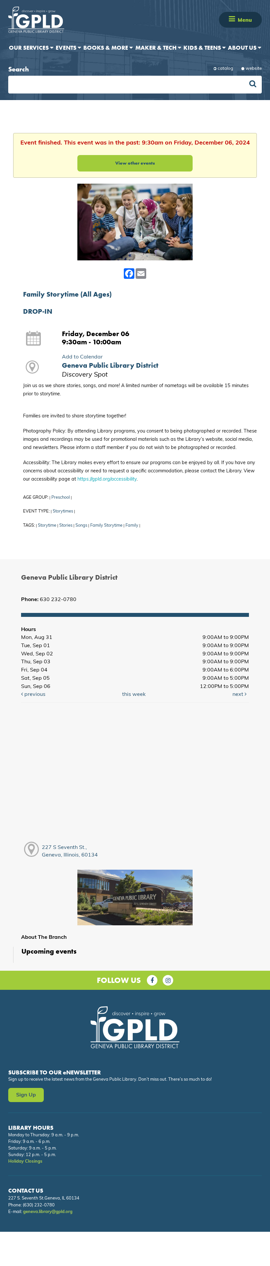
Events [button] (67, 47)
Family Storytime (106, 525)
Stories (65, 525)
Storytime (47, 525)
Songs (81, 525)
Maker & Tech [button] (156, 47)
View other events (135, 163)
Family (131, 525)
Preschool (60, 497)
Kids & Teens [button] (202, 47)
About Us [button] (243, 47)
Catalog (225, 68)
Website (254, 68)
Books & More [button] (106, 47)
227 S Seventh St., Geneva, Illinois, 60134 (70, 851)
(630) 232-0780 (39, 1205)
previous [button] (34, 694)
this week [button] (134, 694)
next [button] (238, 694)
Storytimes (63, 511)
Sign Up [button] (26, 1095)
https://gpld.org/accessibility (107, 479)
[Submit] (252, 84)
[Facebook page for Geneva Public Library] (152, 980)
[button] (232, 19)
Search (18, 69)
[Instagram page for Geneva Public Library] (168, 980)
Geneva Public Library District (110, 365)
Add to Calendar (82, 357)
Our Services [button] (29, 47)
